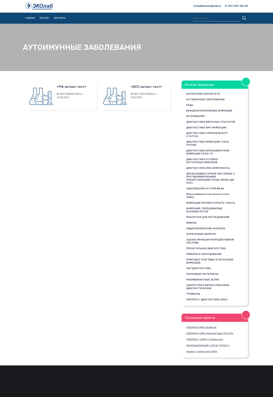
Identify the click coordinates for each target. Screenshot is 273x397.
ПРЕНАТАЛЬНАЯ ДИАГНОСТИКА (206, 248)
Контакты (59, 18)
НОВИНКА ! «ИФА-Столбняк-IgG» (204, 339)
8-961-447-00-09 (236, 5)
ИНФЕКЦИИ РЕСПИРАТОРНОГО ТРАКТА (210, 203)
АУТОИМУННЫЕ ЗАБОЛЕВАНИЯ (205, 99)
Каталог (44, 18)
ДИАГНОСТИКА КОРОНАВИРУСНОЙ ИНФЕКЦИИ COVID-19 (207, 152)
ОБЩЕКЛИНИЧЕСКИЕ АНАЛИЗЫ (205, 228)
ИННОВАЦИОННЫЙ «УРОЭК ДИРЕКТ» (208, 345)
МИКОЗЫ (191, 223)
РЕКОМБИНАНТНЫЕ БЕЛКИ (202, 279)
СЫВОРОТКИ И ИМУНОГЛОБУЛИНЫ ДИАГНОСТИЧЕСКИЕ (207, 287)
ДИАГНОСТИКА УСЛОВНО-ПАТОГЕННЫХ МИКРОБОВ (202, 161)
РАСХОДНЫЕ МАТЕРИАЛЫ (202, 274)
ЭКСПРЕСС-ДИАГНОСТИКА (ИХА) (207, 299)
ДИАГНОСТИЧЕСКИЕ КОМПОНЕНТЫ (208, 168)
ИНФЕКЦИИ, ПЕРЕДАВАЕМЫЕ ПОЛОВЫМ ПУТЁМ (204, 210)
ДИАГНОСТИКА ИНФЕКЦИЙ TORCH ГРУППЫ (207, 143)
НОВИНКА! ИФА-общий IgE (201, 327)
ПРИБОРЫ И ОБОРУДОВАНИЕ (204, 254)
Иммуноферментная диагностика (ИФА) (207, 196)
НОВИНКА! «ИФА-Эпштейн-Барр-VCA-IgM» (210, 333)
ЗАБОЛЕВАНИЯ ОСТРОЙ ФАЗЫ (205, 188)
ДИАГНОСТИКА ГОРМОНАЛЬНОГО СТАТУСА (207, 135)
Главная (30, 18)
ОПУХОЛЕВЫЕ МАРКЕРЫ (201, 234)
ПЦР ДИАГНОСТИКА (198, 268)
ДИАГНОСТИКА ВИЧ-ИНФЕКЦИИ (206, 127)
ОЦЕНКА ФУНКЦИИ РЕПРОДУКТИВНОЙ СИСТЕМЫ (210, 241)
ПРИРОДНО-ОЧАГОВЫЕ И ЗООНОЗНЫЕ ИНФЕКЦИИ (210, 261)
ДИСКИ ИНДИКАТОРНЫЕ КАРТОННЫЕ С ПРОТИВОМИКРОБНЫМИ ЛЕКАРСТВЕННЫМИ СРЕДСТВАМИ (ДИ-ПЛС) (210, 178)
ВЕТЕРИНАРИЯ (195, 116)
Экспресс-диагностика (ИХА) (201, 351)
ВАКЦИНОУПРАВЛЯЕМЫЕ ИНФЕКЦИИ (209, 110)
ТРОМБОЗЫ (193, 294)
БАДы (189, 105)
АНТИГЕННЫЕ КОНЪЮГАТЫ (203, 94)
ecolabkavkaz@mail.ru (207, 5)
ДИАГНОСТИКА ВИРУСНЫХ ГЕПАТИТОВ (210, 122)
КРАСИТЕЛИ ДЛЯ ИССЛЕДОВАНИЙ (207, 217)
